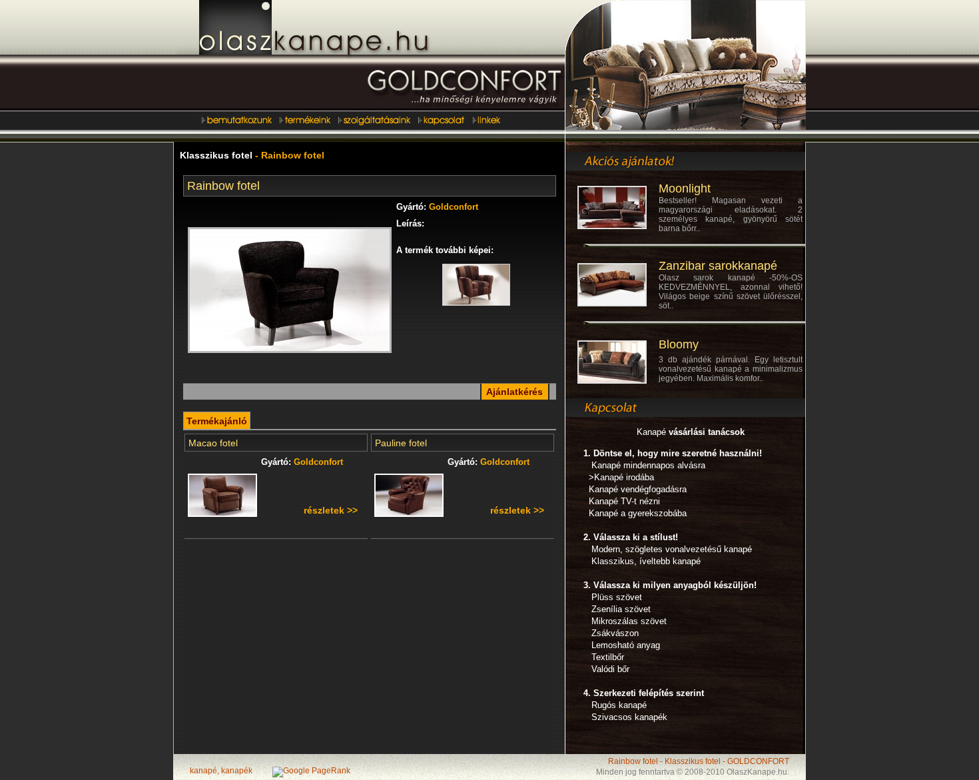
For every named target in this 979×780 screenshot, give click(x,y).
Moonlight (685, 188)
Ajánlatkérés (514, 391)
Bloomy (679, 344)
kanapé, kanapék (221, 770)
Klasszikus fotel (216, 155)
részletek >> (331, 510)
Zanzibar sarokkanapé (718, 265)
